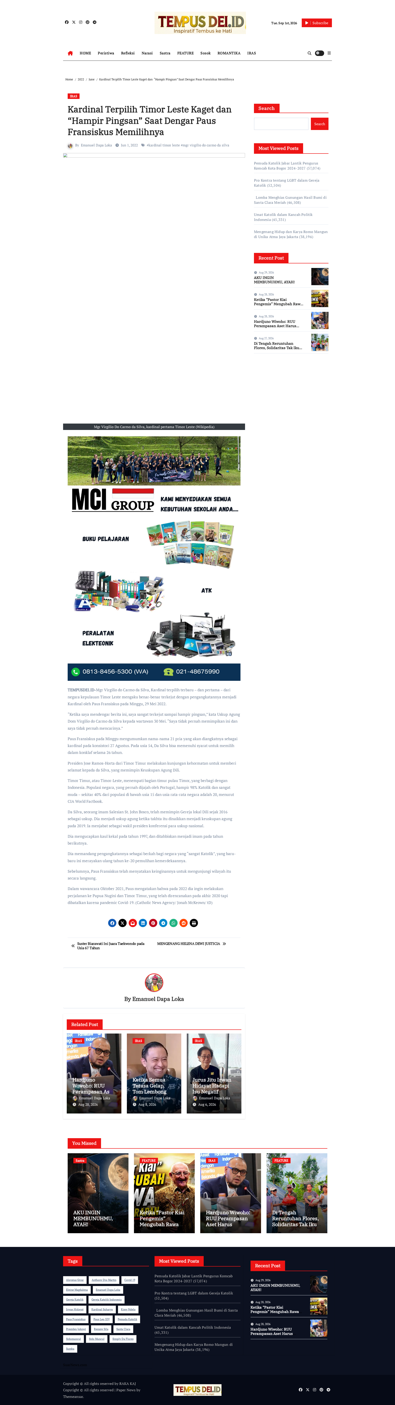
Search (267, 108)
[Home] (70, 53)
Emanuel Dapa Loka (96, 145)
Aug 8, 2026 (147, 1104)
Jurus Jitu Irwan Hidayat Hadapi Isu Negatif (211, 1085)
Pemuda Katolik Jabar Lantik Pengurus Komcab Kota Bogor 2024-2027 (286, 166)
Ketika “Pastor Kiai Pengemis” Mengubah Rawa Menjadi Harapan (278, 303)
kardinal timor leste (164, 145)
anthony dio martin (104, 1280)
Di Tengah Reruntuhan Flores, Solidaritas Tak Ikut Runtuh (277, 347)
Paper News (126, 1389)
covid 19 (129, 1280)
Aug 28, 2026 (88, 1104)
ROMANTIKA (229, 53)
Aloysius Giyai (75, 1280)
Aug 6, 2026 (207, 1104)
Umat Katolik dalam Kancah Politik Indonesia (193, 1327)
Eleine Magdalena (77, 1289)
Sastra (165, 53)
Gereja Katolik (74, 1299)
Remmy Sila (101, 1329)
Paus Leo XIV (101, 1319)
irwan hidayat (74, 1309)
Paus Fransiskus (75, 1319)
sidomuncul (73, 1339)
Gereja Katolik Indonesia (106, 1299)
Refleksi (128, 53)
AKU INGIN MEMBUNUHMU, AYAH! (274, 279)
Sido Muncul (96, 1339)
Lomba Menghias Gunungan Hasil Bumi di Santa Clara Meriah (196, 1313)
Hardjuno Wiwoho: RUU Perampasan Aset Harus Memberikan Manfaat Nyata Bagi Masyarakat (278, 328)
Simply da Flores (122, 1339)
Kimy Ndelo (128, 1309)
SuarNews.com (266, 370)
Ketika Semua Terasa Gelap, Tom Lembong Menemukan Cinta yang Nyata (153, 1091)
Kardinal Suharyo (102, 1309)
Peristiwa (106, 53)
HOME (85, 53)
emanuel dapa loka (108, 1289)
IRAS (251, 53)
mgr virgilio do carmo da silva (206, 145)
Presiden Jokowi (76, 1329)
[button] (329, 53)
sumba (70, 1348)
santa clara (123, 1329)
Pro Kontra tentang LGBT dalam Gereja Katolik (194, 1293)
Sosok (205, 53)
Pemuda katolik (127, 1319)
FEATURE (185, 53)
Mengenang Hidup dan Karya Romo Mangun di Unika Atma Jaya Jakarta (291, 234)
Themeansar (73, 1396)
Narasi (147, 53)
